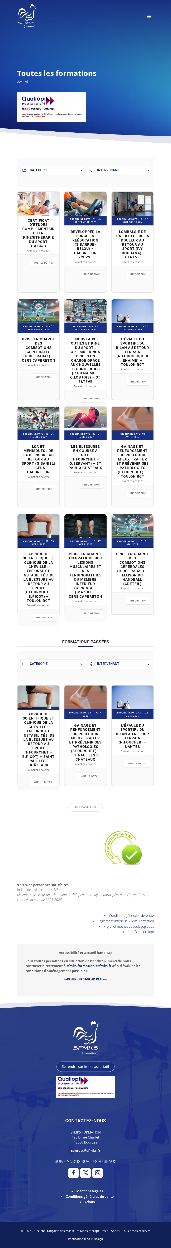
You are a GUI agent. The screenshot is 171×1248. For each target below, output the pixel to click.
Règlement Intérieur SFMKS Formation (125, 921)
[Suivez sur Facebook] (73, 1173)
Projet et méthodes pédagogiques (129, 926)
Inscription (91, 274)
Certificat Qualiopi (140, 932)
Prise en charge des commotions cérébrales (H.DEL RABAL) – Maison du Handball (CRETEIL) (132, 569)
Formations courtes (85, 262)
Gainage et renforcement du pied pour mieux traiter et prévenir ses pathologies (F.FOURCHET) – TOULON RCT (132, 461)
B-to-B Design (93, 1239)
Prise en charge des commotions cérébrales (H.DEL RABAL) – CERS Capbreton (38, 349)
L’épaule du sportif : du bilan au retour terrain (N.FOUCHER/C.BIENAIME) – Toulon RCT (132, 352)
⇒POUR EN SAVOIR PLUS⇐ (85, 979)
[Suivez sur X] (85, 1173)
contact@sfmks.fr (85, 1150)
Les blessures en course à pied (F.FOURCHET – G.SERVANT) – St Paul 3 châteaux (85, 457)
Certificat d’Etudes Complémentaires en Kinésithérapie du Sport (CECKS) (38, 233)
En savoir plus (86, 807)
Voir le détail (43, 263)
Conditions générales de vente (131, 915)
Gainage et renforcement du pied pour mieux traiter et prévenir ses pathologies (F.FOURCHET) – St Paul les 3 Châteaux (85, 742)
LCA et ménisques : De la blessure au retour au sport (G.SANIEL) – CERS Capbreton (38, 459)
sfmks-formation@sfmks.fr (89, 966)
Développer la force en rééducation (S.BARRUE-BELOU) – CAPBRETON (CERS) (85, 244)
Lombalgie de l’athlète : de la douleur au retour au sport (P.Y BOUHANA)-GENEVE (132, 244)
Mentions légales (89, 1191)
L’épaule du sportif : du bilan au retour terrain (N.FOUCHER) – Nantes (132, 736)
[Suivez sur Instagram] (97, 1173)
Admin (89, 1202)
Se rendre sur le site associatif (85, 1066)
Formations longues (38, 250)
